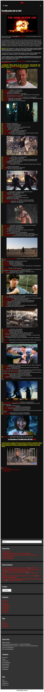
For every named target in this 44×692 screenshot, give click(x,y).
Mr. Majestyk (5, 169)
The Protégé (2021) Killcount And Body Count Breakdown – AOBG (15, 568)
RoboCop (4, 304)
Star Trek (5, 96)
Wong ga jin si (5, 133)
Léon (4, 336)
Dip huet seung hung (7, 414)
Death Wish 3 (5, 330)
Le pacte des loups (6, 225)
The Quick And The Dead (7, 130)
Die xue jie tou (5, 365)
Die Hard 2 (5, 163)
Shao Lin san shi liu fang (7, 403)
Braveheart (5, 166)
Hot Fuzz (4, 273)
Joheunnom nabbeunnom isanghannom (10, 258)
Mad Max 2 (5, 127)
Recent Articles (5, 467)
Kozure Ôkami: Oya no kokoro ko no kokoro (10, 372)
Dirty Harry (5, 129)
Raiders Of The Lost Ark (7, 378)
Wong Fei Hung (5, 230)
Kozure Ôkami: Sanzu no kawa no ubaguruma (11, 370)
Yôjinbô (4, 167)
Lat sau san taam (6, 413)
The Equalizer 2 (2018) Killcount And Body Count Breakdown (18, 571)
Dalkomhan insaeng (6, 271)
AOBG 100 (4, 468)
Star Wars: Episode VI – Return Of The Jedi (11, 200)
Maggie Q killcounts (6, 551)
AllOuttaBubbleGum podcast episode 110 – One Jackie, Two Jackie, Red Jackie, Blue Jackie (20, 555)
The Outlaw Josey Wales (7, 134)
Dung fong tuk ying (6, 342)
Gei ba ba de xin (6, 191)
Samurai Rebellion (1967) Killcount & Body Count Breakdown (11, 469)
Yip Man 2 (5, 93)
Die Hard (4, 368)
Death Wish (5, 124)
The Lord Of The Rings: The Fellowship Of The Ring (12, 94)
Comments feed (5, 625)
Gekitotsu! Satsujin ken (7, 300)
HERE (34, 439)
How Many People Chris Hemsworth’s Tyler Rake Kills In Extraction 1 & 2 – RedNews (18, 575)
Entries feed (4, 623)
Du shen (4, 197)
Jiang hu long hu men (7, 159)
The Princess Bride (6, 226)
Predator (4, 405)
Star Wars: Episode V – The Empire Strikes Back (11, 402)
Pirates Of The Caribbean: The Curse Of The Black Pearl (13, 97)
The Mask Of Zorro (6, 232)
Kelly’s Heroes (5, 100)
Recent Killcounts (5, 607)
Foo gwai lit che (6, 340)
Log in (3, 621)
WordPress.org (5, 626)
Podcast (4, 602)
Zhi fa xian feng (6, 295)
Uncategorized (5, 612)
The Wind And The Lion (7, 202)
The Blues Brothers (6, 329)
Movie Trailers (5, 600)
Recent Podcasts (5, 608)
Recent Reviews (5, 610)
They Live (4, 126)
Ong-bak (4, 161)
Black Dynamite (6, 91)
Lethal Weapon (5, 268)
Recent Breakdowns (6, 605)
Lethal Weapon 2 (6, 331)
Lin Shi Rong (5, 98)
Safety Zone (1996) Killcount (8, 556)
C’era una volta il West (7, 367)
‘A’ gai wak (5, 261)
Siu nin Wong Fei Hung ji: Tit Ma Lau (9, 234)
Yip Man (4, 297)
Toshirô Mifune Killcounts (6, 471)
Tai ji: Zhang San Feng (7, 335)
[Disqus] (22, 490)
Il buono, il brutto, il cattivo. (8, 410)
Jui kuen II (5, 337)
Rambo (4, 306)
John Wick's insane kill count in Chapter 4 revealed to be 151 (14, 572)
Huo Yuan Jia (5, 408)
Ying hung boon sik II (7, 201)
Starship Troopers (6, 264)
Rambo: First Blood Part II (7, 236)
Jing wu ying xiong (6, 375)
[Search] (41, 5)
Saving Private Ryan (6, 131)
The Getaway (5, 196)
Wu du (4, 334)
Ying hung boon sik (6, 332)
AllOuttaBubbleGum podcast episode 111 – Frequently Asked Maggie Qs (16, 553)
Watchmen (5, 194)
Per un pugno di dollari (7, 298)
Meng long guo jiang (6, 164)
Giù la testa (5, 305)
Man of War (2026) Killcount (8, 558)
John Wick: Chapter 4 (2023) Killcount (14, 580)
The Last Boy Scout (6, 90)
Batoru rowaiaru (6, 437)
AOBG (22, 3)
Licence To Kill (5, 99)
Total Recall (5, 302)
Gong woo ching (6, 160)
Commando (5, 366)
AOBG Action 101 (8, 468)
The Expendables (6, 158)
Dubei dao (5, 301)
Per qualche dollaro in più (7, 265)
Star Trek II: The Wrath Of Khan (8, 299)
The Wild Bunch (6, 263)
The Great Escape (6, 262)
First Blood (5, 92)
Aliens (4, 377)
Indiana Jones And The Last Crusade (9, 407)
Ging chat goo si (6, 374)
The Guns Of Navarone (7, 157)
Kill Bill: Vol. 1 (5, 128)
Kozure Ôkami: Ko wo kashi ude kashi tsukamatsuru (12, 269)
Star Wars (5, 233)
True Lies (4, 231)
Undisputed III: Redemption (8, 195)
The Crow (5, 198)
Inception (4, 228)
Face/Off (4, 123)
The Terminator (6, 227)
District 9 (5, 193)
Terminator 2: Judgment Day (8, 409)
